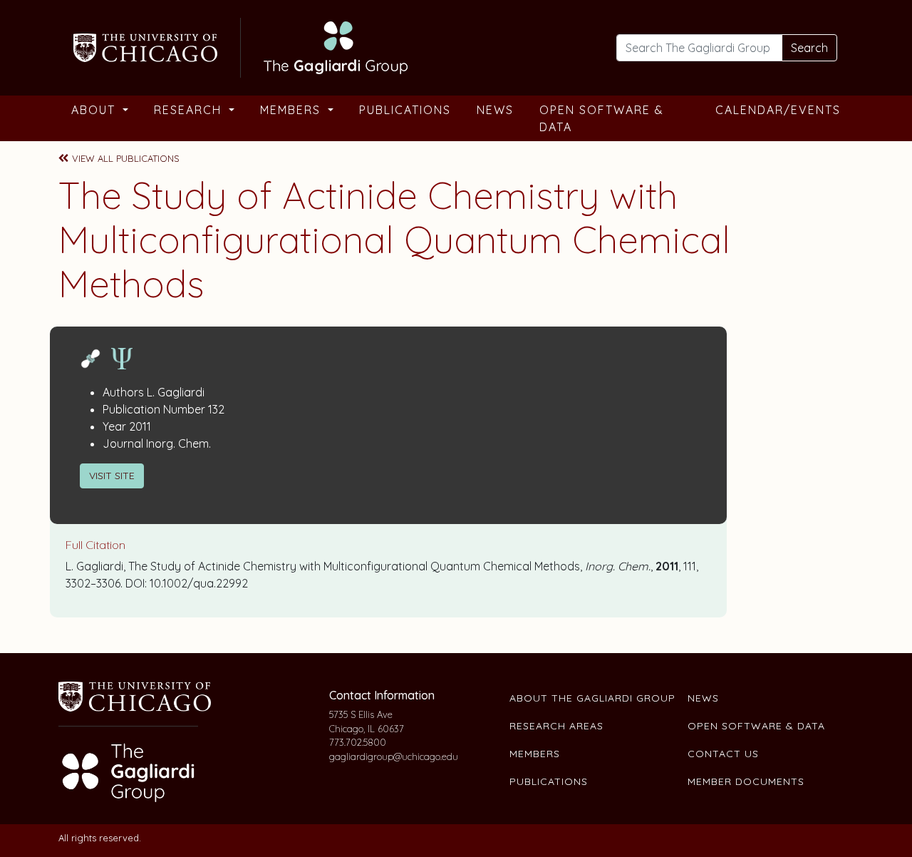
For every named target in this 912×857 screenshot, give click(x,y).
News (495, 110)
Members (292, 110)
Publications (405, 110)
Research (190, 110)
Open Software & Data (601, 118)
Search (809, 48)
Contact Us (723, 753)
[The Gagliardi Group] (239, 46)
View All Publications (126, 158)
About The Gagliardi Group (592, 698)
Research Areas (556, 725)
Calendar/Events (778, 110)
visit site (112, 475)
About (95, 110)
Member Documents (746, 781)
